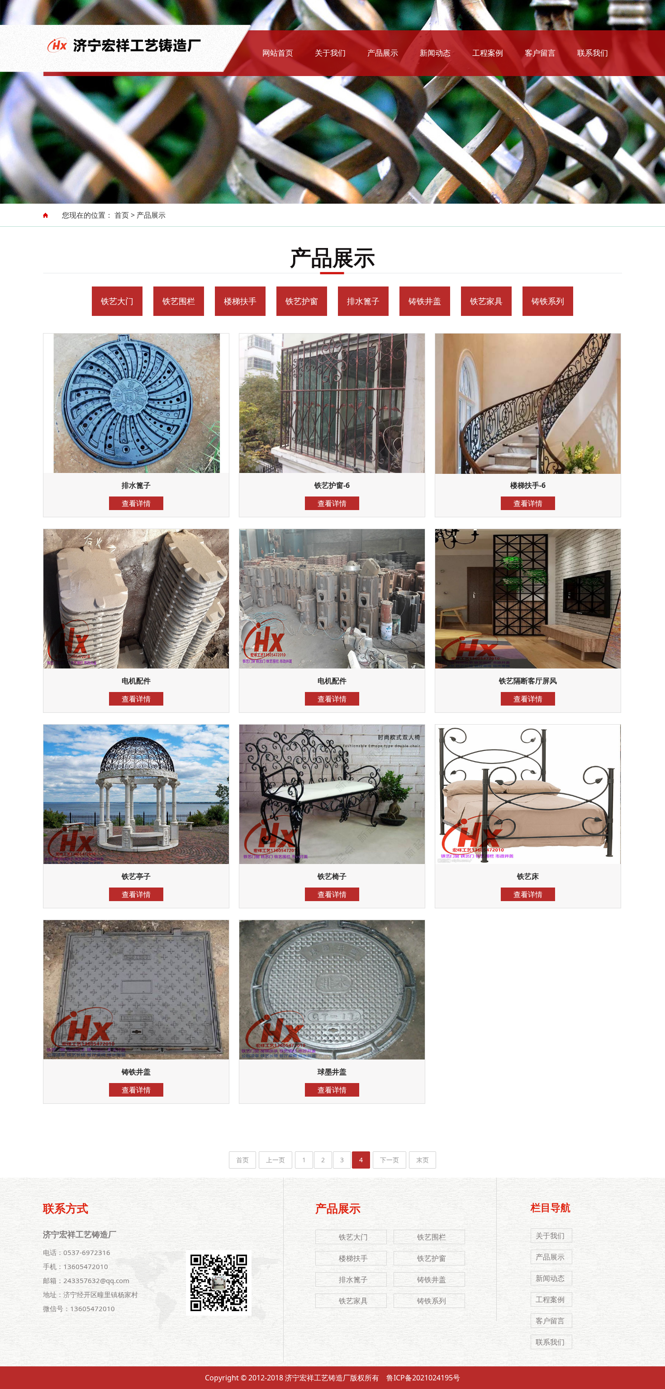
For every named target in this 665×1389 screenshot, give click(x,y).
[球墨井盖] (332, 973)
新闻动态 (435, 53)
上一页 (275, 1159)
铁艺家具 (486, 301)
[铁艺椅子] (332, 778)
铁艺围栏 (178, 301)
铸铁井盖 (424, 301)
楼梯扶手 (240, 301)
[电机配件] (136, 582)
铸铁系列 (548, 301)
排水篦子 (363, 301)
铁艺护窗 (301, 301)
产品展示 (382, 53)
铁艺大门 (117, 301)
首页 (121, 215)
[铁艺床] (528, 778)
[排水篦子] (136, 387)
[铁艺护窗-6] (332, 387)
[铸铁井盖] (136, 973)
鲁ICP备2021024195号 (423, 1378)
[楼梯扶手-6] (528, 387)
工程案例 (487, 53)
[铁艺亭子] (136, 778)
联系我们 (592, 53)
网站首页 (277, 53)
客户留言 (540, 53)
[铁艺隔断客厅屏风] (528, 582)
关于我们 (330, 53)
